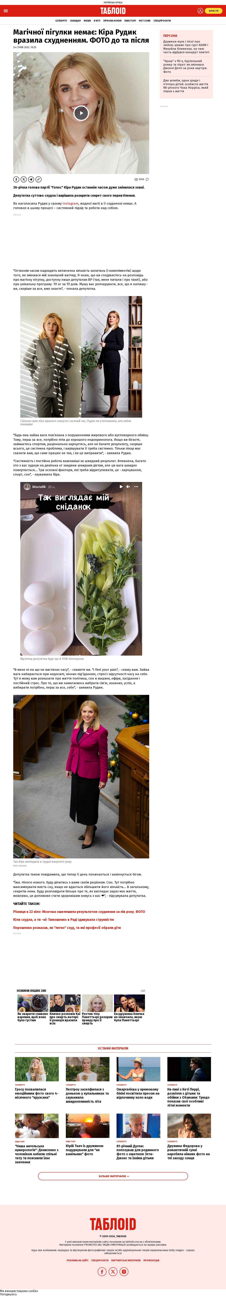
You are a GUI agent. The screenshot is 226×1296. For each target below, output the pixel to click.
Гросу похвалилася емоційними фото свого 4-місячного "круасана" (36, 1093)
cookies (33, 1291)
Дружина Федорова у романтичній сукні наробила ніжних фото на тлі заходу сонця (188, 1152)
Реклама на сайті (77, 1260)
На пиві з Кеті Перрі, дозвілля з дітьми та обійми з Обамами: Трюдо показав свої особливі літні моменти (188, 1097)
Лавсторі (130, 20)
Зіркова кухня (112, 20)
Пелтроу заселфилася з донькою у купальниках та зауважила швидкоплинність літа (87, 1095)
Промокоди (151, 1260)
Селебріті (61, 20)
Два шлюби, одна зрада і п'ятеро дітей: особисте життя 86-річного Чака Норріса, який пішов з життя (185, 86)
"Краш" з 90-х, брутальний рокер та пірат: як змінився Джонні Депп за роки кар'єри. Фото (185, 66)
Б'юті (97, 20)
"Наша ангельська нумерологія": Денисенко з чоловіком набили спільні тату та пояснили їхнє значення (36, 1154)
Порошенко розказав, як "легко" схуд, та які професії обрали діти (67, 928)
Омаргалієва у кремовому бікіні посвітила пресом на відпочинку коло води (138, 1093)
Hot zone (145, 20)
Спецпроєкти (162, 20)
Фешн (87, 20)
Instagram (70, 203)
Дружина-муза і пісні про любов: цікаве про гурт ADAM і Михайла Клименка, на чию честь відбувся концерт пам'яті (186, 47)
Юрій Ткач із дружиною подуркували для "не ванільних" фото (84, 1150)
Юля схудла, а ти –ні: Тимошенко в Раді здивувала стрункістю (63, 920)
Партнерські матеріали (126, 1260)
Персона (170, 36)
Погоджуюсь (8, 1294)
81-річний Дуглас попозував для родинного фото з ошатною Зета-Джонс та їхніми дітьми (138, 1152)
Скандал (75, 20)
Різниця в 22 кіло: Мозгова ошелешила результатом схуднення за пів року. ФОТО (79, 912)
